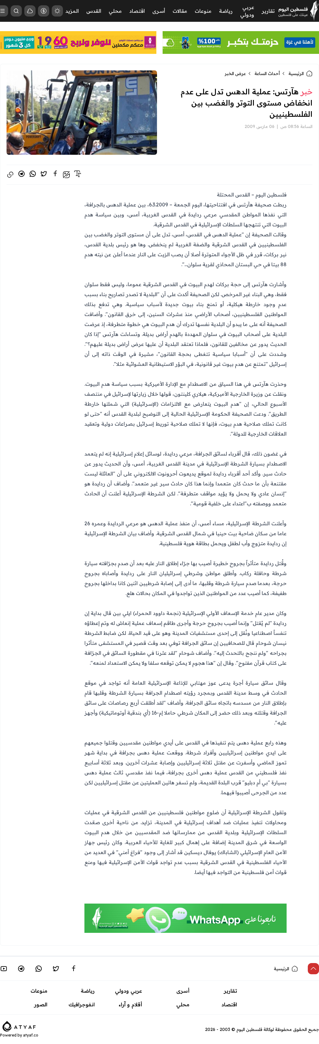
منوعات (203, 11)
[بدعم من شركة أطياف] (19, 1026)
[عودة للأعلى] (313, 968)
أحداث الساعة (267, 73)
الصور (40, 1004)
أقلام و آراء (130, 1004)
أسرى (158, 11)
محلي (115, 11)
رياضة (226, 11)
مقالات (180, 11)
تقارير (268, 11)
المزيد (72, 11)
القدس (93, 11)
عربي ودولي (128, 991)
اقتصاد (137, 11)
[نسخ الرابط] (10, 174)
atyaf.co (30, 1035)
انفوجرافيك (82, 1004)
